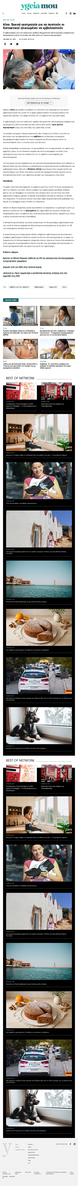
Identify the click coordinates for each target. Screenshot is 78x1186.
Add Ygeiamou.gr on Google (38, 103)
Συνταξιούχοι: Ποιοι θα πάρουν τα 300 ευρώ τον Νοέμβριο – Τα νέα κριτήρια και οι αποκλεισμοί (21, 406)
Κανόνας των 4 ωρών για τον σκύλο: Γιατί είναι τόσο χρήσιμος (26, 748)
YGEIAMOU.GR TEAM (9, 39)
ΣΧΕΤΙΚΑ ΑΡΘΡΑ (10, 300)
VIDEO (29, 1147)
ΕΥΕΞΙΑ (29, 13)
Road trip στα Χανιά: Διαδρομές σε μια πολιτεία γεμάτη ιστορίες (26, 602)
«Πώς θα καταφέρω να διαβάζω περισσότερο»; (21, 503)
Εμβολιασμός (39, 287)
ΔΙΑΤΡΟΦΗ (44, 13)
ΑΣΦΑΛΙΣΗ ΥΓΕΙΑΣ (20, 1150)
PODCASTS (52, 13)
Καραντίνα (53, 287)
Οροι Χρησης (72, 1173)
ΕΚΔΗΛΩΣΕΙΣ (31, 1152)
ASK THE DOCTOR (32, 1150)
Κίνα (64, 287)
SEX (29, 1163)
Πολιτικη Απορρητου (37, 1173)
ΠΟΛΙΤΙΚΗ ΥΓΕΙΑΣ (9, 20)
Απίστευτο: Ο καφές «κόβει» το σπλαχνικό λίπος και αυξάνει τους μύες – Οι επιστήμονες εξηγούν (36, 455)
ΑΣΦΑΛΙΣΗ (36, 13)
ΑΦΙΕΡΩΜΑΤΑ (31, 1158)
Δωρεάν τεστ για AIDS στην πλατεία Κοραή (22, 267)
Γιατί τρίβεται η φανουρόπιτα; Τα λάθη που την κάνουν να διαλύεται (27, 650)
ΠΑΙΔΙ (29, 1160)
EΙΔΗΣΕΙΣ (30, 1144)
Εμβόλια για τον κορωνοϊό (19, 287)
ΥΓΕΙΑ (23, 13)
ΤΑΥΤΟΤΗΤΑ (28, 1172)
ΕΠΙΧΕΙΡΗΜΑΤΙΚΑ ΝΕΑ (33, 1155)
